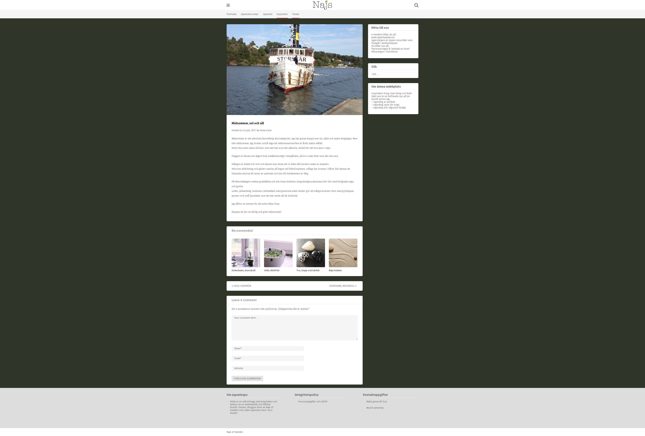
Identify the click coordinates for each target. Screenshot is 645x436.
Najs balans (335, 270)
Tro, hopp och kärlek (307, 270)
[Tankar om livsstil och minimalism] (322, 5)
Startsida (231, 14)
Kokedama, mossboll (243, 270)
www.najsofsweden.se (383, 37)
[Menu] (228, 5)
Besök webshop (375, 407)
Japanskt (267, 14)
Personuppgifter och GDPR (312, 401)
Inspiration (282, 14)
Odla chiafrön (271, 270)
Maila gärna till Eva (376, 401)
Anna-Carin (266, 130)
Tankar (295, 14)
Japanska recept (249, 14)
